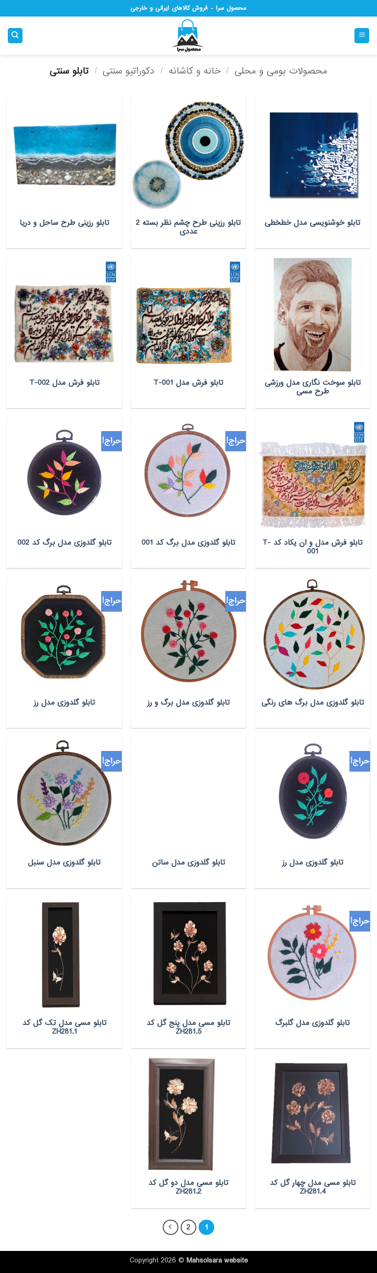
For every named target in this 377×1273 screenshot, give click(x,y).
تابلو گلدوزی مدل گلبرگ (312, 1023)
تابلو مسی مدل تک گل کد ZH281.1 (65, 1027)
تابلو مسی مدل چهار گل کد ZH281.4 (313, 1187)
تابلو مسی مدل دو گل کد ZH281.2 (188, 1187)
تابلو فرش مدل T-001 (188, 382)
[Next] (170, 1227)
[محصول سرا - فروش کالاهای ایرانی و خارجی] (188, 35)
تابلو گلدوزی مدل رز (64, 702)
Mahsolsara (204, 1260)
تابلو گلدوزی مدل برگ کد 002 (64, 542)
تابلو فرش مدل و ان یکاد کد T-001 (313, 547)
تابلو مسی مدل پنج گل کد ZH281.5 (188, 1027)
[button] (361, 35)
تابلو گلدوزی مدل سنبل (64, 862)
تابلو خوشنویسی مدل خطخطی (312, 222)
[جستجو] (15, 35)
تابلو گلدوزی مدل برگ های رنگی (313, 702)
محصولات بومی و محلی (280, 71)
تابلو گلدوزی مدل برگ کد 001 (188, 542)
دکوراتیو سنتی (128, 71)
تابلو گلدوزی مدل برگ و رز (189, 702)
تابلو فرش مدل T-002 (64, 382)
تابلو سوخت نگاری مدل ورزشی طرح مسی (313, 387)
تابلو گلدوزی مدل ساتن (188, 862)
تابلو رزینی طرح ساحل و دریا (64, 222)
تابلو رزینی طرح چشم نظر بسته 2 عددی (188, 227)
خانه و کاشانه (195, 71)
